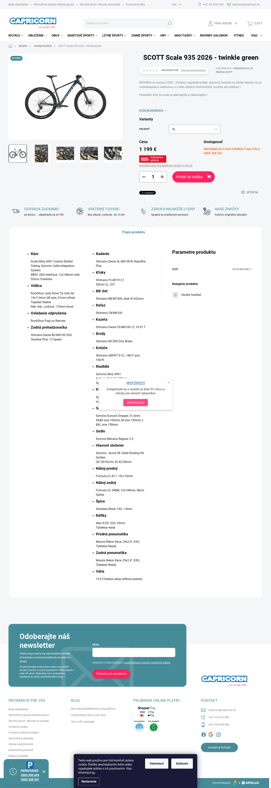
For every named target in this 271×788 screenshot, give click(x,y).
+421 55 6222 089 (218, 717)
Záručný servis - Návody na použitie (100, 4)
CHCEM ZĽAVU (135, 402)
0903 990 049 (30, 775)
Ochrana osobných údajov (23, 732)
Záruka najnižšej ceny (20, 744)
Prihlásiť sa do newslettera (111, 673)
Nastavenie (88, 781)
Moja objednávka (18, 4)
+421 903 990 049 (218, 724)
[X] (211, 734)
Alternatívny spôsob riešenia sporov (54, 4)
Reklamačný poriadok (20, 750)
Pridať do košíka (189, 177)
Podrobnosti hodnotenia (193, 70)
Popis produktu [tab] (133, 232)
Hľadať (170, 23)
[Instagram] (218, 734)
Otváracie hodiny (135, 4)
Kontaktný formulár (219, 747)
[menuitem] (16, 35)
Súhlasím (182, 763)
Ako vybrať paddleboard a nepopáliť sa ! (93, 708)
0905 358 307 (30, 779)
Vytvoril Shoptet (221, 782)
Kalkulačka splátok (156, 159)
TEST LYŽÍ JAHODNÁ (83, 721)
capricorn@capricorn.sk (222, 710)
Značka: (224, 72)
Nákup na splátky (18, 755)
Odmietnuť (157, 763)
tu (93, 772)
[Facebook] (203, 734)
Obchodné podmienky (20, 738)
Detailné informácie (151, 110)
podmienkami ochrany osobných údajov (148, 662)
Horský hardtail (191, 295)
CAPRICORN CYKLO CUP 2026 (88, 715)
